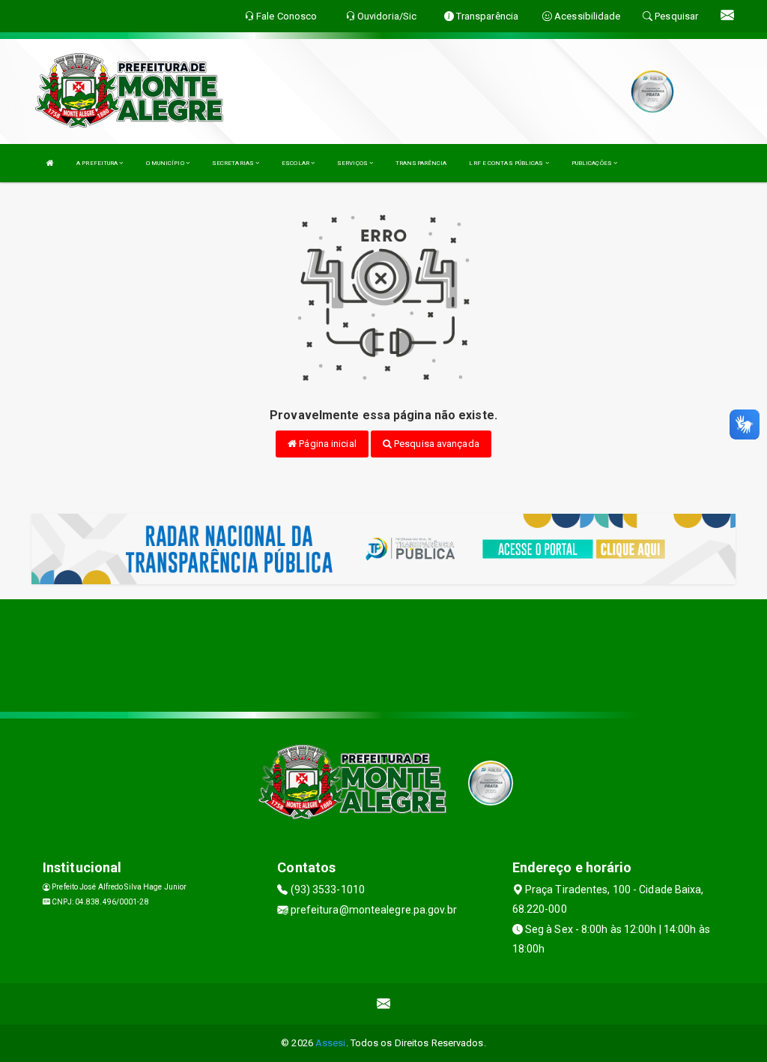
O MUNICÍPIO (166, 163)
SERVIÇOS (353, 163)
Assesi (330, 1042)
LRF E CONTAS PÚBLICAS (507, 163)
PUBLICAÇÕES (592, 163)
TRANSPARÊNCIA (420, 163)
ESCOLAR (296, 163)
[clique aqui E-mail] (384, 1004)
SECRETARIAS (233, 163)
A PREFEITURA (97, 163)
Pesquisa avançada (435, 443)
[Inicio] (50, 163)
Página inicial (327, 443)
